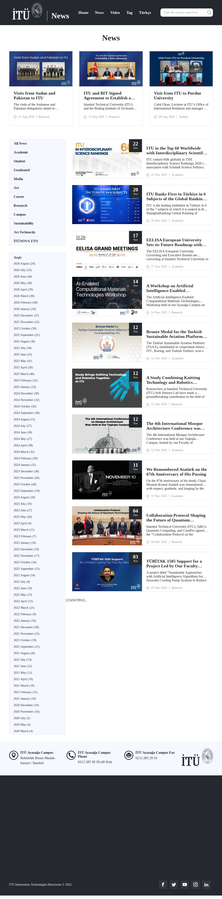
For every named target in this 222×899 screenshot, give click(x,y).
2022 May (23, 594)
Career (19, 197)
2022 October (25, 562)
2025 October (25, 328)
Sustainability (24, 223)
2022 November (26, 555)
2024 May (23, 439)
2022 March (24, 607)
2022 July (22, 581)
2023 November (26, 477)
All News (20, 143)
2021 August (24, 653)
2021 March (24, 685)
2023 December (26, 471)
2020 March (23, 731)
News (99, 12)
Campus (20, 214)
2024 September (27, 413)
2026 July (23, 270)
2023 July (23, 503)
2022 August (24, 575)
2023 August (24, 497)
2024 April (23, 445)
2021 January (25, 698)
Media (18, 179)
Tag (129, 12)
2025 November (26, 322)
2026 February (26, 302)
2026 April (23, 289)
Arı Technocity (25, 232)
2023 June (23, 510)
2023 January (25, 542)
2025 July (23, 348)
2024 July (23, 426)
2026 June (23, 276)
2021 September (27, 646)
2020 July (22, 718)
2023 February (25, 536)
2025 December (26, 315)
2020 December (26, 705)
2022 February (25, 614)
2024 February (26, 458)
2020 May (22, 724)
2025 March (24, 374)
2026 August (24, 263)
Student (19, 161)
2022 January (25, 620)
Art (16, 188)
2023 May (23, 516)
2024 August (24, 419)
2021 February (26, 692)
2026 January (25, 309)
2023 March (24, 529)
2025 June (23, 354)
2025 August (24, 341)
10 (83, 600)
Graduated (22, 170)
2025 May (23, 361)
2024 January (25, 464)
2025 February (26, 380)
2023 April (22, 523)
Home (83, 12)
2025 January (25, 387)
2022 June (23, 588)
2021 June (23, 666)
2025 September (27, 335)
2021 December (26, 627)
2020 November (26, 711)
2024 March (24, 452)
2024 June (23, 432)
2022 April (23, 601)
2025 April (23, 367)
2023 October (25, 484)
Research (20, 205)
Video (115, 12)
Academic (21, 152)
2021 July (23, 659)
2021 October (25, 640)
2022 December (26, 549)
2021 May (23, 672)
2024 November (26, 400)
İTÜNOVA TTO (26, 241)
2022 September (27, 568)
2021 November (26, 633)
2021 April (23, 679)
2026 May (23, 283)
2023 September (27, 490)
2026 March (24, 296)
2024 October (25, 406)
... (86, 600)
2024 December (26, 393)
